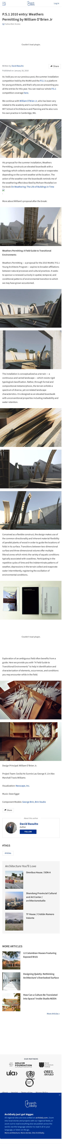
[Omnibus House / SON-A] (14, 880)
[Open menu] (4, 3)
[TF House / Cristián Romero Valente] (14, 922)
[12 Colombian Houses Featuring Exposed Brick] (11, 960)
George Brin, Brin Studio (34, 802)
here (26, 92)
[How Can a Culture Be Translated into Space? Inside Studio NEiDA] (11, 1002)
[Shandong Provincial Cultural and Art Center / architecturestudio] (14, 901)
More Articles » (53, 1014)
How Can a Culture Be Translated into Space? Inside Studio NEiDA (40, 996)
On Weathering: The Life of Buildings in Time (32, 186)
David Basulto (29, 824)
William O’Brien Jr (28, 101)
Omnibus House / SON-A (38, 872)
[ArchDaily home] (31, 3)
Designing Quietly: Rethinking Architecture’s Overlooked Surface (41, 976)
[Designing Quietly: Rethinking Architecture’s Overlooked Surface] (11, 981)
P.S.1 (42, 80)
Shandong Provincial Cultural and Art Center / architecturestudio (41, 897)
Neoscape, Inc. (23, 785)
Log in (56, 3)
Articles (8, 853)
